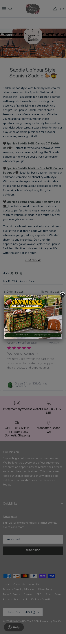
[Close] (62, 295)
